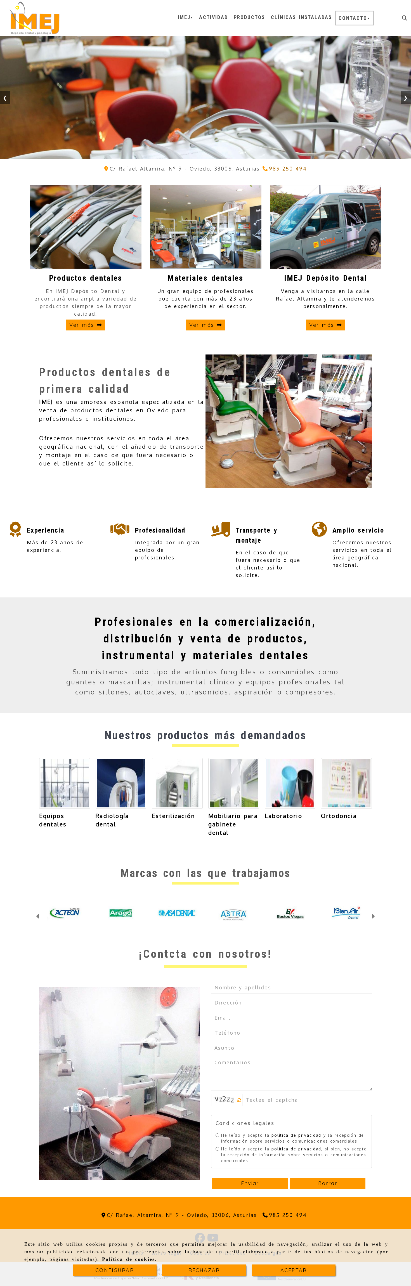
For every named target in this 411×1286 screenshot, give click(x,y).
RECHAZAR (204, 1270)
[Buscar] (404, 18)
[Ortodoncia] (346, 783)
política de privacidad (296, 1143)
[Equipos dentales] (64, 783)
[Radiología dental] (121, 783)
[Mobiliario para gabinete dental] (233, 783)
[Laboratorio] (290, 783)
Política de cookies (128, 1259)
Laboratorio (283, 815)
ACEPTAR (293, 1270)
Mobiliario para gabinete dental (233, 824)
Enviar (250, 1192)
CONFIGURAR (114, 1270)
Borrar (327, 1192)
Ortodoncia (339, 815)
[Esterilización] (177, 783)
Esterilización (173, 815)
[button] (38, 921)
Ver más (83, 325)
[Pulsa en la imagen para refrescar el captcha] (225, 1108)
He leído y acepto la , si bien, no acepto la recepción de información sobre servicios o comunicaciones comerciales (294, 1163)
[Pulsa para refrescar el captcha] (239, 1109)
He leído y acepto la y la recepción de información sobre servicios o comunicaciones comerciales (292, 1146)
